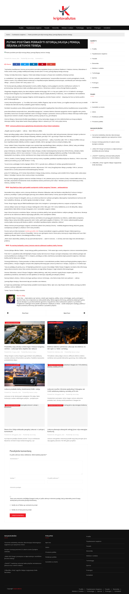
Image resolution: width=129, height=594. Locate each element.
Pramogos (97, 28)
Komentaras (14, 458)
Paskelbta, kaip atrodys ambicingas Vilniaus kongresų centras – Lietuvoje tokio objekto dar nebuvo (24, 348)
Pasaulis (46, 28)
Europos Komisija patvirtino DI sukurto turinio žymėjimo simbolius (106, 143)
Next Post (67, 313)
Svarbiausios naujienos (12, 322)
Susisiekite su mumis (98, 107)
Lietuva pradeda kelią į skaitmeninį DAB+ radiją (22, 389)
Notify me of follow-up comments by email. (25, 505)
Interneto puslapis (15, 487)
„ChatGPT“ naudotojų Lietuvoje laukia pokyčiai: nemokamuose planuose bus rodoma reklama (106, 157)
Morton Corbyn (32, 352)
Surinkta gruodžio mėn (31, 231)
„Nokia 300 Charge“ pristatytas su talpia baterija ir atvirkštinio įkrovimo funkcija (107, 150)
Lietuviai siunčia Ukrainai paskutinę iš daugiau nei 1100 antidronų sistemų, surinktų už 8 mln (66, 390)
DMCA (94, 112)
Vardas (12, 478)
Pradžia (21, 28)
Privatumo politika (97, 121)
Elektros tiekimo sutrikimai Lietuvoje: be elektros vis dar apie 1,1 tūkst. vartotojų (66, 348)
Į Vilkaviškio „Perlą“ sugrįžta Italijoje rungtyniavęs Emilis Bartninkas (106, 164)
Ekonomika (55, 28)
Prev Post (25, 313)
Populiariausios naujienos (33, 28)
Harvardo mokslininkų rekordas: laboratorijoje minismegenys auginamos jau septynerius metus (107, 136)
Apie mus (95, 102)
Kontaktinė (107, 28)
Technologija (80, 28)
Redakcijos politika (97, 117)
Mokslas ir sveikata (67, 28)
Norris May (31, 58)
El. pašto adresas (53, 478)
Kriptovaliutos (17, 589)
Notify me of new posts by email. (22, 510)
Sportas (89, 28)
